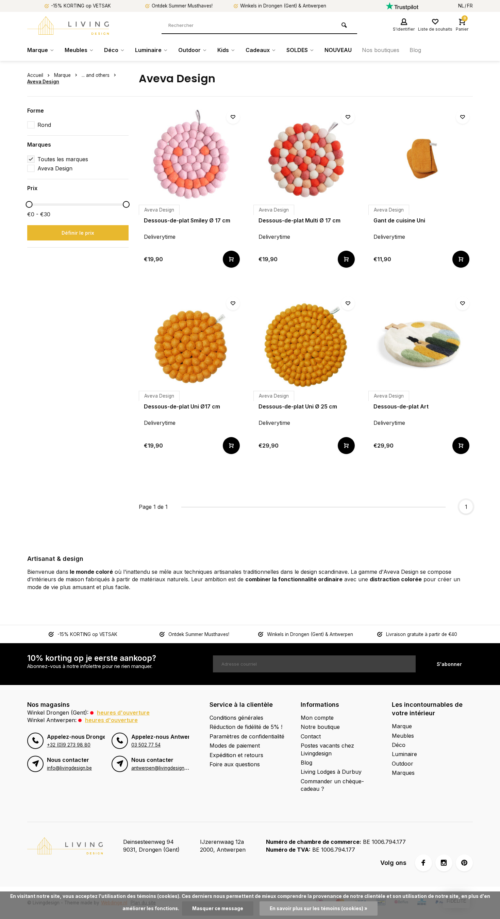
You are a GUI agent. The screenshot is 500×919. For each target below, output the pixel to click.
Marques (403, 772)
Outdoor (189, 50)
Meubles (76, 50)
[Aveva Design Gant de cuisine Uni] (420, 159)
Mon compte (317, 717)
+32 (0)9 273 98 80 (68, 745)
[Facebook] (423, 862)
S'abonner (449, 664)
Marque (37, 50)
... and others (96, 75)
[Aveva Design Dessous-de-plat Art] (420, 345)
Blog (415, 50)
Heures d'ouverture (123, 712)
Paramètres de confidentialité (247, 736)
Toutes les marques (62, 159)
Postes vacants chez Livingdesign (327, 749)
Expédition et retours (236, 755)
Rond (44, 124)
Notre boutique (320, 726)
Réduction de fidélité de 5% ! (246, 726)
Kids (223, 50)
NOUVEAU (338, 50)
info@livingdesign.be (69, 768)
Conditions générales (236, 717)
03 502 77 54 (146, 745)
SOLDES (297, 50)
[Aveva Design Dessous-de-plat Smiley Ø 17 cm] (191, 159)
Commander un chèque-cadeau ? (332, 785)
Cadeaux (258, 50)
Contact (311, 736)
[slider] (29, 204)
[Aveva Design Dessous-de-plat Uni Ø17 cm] (191, 345)
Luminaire (148, 50)
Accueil (35, 75)
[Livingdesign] (68, 25)
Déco (111, 50)
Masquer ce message (217, 908)
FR (470, 6)
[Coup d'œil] (231, 259)
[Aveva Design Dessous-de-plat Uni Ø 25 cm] (305, 345)
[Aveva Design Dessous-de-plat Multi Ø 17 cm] (305, 159)
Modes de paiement (235, 745)
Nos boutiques (380, 50)
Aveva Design (43, 81)
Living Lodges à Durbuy (331, 771)
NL (461, 6)
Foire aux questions (235, 764)
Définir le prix (78, 233)
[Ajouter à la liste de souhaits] (233, 117)
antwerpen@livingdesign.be (161, 768)
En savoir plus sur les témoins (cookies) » (318, 908)
